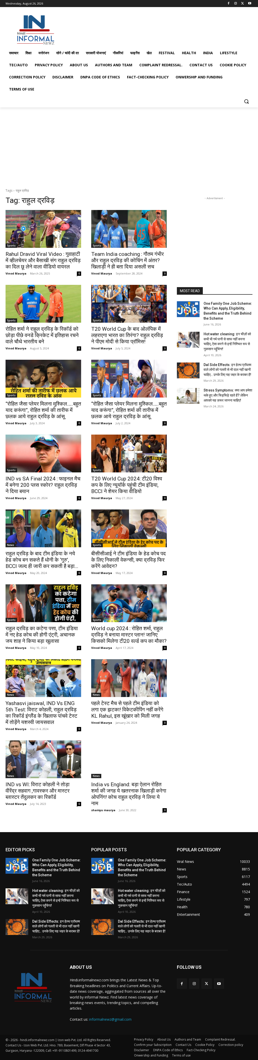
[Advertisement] (124, 28)
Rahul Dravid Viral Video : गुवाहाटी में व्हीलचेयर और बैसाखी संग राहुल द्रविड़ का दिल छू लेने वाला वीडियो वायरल (43, 260)
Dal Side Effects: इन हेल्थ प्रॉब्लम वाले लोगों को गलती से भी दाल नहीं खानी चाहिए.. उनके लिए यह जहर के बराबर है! (227, 370)
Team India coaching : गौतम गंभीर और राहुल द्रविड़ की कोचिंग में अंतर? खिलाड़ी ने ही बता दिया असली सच (127, 260)
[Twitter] (242, 4)
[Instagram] (236, 4)
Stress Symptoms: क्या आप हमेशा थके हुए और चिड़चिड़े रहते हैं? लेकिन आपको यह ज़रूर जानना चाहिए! (228, 395)
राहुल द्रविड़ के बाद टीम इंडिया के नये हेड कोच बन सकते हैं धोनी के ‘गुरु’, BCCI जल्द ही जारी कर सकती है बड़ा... (42, 560)
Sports (11, 245)
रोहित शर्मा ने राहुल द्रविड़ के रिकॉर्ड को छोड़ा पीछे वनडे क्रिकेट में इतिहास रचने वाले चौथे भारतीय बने (42, 335)
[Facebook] (229, 4)
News (10, 545)
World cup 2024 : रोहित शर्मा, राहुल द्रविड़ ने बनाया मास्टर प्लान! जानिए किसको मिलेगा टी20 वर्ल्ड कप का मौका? (129, 634)
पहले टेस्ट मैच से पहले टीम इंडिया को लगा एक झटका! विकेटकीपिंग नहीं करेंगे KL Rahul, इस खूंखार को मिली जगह (127, 709)
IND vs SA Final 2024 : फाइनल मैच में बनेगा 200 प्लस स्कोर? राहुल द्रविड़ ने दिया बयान (43, 485)
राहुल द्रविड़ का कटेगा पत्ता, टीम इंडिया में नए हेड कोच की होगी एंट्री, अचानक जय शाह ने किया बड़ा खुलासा (42, 634)
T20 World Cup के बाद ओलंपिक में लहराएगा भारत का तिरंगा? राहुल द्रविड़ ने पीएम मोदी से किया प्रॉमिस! (127, 335)
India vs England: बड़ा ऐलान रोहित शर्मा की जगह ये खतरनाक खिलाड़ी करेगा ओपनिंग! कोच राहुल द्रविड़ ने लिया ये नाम (128, 793)
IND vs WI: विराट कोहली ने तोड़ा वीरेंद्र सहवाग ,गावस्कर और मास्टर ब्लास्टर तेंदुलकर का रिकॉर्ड (38, 790)
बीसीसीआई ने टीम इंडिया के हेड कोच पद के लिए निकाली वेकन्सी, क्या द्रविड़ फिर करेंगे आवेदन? (128, 560)
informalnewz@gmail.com (110, 1019)
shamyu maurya (103, 810)
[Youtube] (249, 4)
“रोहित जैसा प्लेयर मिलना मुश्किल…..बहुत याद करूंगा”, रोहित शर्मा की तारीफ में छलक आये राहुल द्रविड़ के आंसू (43, 410)
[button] (246, 101)
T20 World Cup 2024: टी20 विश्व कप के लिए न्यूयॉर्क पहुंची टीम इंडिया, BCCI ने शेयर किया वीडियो (126, 485)
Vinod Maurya (16, 273)
